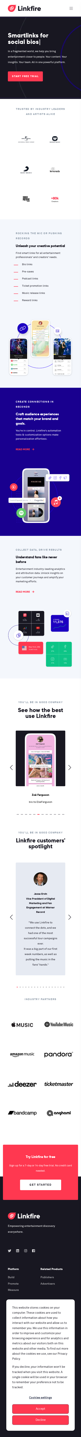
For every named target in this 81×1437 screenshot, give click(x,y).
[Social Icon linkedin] (18, 1250)
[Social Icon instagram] (26, 1250)
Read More (23, 449)
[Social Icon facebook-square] (32, 1250)
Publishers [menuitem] (47, 1277)
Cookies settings (40, 1397)
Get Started (40, 1185)
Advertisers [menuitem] (47, 1283)
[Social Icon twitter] (11, 1250)
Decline (41, 1419)
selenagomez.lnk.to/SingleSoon (40, 802)
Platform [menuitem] (13, 1269)
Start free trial (25, 76)
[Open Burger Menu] (71, 8)
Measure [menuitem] (13, 1290)
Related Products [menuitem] (51, 1269)
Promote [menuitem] (13, 1283)
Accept (40, 1408)
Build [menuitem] (11, 1277)
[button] (18, 814)
